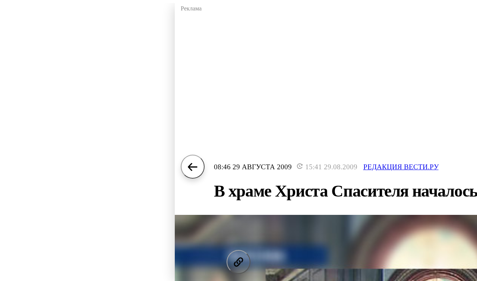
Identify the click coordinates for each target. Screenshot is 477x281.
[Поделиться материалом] (238, 262)
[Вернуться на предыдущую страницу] (193, 167)
